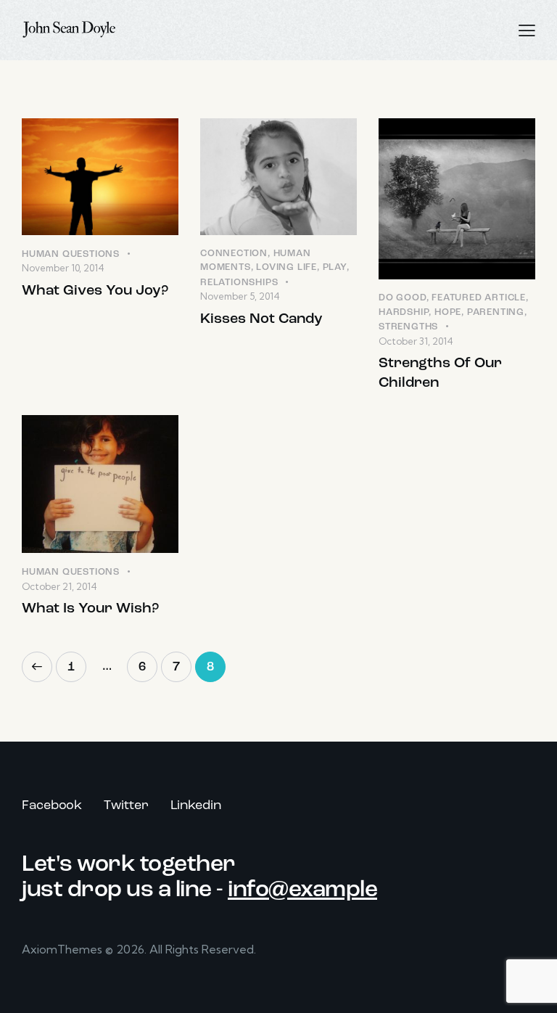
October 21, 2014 (59, 586)
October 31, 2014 (416, 341)
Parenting (495, 312)
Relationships (239, 282)
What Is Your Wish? (90, 609)
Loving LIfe (286, 267)
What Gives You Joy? (95, 291)
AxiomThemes (62, 949)
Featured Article (479, 298)
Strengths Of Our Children (440, 373)
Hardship (404, 312)
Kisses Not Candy (261, 319)
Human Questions (71, 254)
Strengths (408, 327)
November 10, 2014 (63, 268)
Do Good (402, 298)
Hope (447, 312)
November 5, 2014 (240, 296)
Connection (234, 253)
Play (335, 267)
